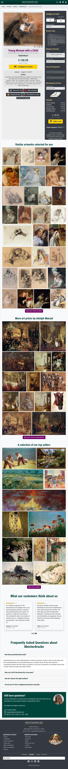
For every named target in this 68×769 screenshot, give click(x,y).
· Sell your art (28, 739)
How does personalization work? (15, 655)
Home (3, 6)
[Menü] (2, 2)
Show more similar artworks (34, 311)
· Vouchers (27, 745)
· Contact (5, 737)
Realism (15, 6)
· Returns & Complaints (8, 747)
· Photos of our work (29, 743)
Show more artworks (34, 587)
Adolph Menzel (22, 6)
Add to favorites (32, 90)
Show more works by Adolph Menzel (34, 437)
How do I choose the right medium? (16, 678)
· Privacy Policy (6, 743)
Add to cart (56, 121)
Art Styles (9, 6)
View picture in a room (32, 94)
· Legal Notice (6, 739)
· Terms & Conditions (8, 741)
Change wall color (15, 94)
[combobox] (55, 26)
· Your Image (28, 737)
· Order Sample (28, 747)
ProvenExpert (15, 626)
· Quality (26, 741)
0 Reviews (26, 98)
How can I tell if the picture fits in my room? (19, 672)
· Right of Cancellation (8, 745)
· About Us (5, 749)
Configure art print (24, 67)
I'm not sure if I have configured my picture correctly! (22, 685)
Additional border (50, 24)
